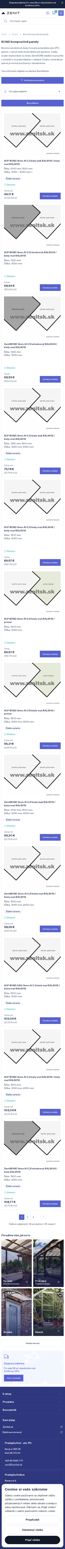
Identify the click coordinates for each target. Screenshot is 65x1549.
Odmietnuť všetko (32, 1529)
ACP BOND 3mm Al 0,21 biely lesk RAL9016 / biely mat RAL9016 (29, 437)
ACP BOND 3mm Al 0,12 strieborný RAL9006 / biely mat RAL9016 (30, 254)
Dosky (15, 34)
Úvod (4, 34)
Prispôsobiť (33, 1519)
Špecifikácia (32, 103)
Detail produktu (50, 196)
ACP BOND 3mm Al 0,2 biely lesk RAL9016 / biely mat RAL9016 (32, 162)
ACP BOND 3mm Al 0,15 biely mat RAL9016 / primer (29, 712)
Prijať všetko (32, 1539)
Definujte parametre (34, 80)
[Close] (62, 2)
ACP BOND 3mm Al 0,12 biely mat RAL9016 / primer (29, 620)
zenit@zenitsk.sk (13, 1464)
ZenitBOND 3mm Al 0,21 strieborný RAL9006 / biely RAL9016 (30, 1170)
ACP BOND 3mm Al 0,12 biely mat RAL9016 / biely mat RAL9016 (29, 529)
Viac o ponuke (13, 1378)
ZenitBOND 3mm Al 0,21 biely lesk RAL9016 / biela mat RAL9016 (29, 804)
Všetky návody (33, 1343)
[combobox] (32, 92)
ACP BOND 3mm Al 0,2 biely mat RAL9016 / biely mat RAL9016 (32, 1078)
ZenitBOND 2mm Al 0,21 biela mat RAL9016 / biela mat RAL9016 (30, 895)
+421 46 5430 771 (14, 1460)
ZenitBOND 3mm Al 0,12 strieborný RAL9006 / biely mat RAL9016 (30, 346)
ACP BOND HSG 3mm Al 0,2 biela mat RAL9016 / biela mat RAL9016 (32, 987)
